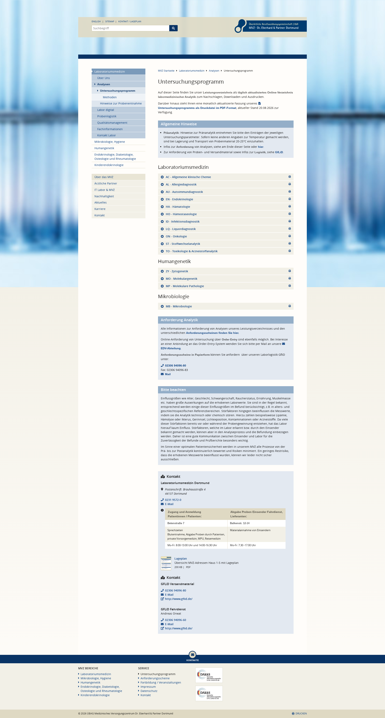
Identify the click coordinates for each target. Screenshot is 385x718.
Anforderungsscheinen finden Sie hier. (212, 332)
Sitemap (109, 21)
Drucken (301, 713)
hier (260, 146)
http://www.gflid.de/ (178, 599)
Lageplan (180, 558)
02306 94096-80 (175, 365)
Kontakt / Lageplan (129, 21)
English (96, 21)
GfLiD (279, 152)
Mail (168, 374)
